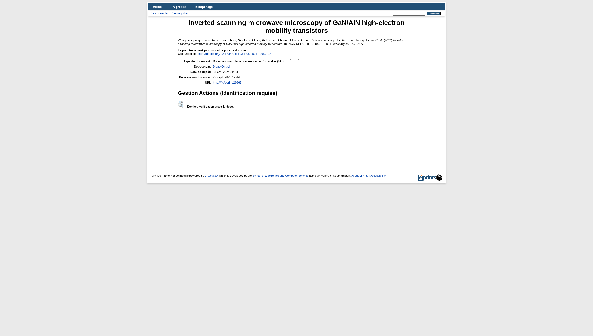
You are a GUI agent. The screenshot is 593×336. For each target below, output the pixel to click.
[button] (180, 104)
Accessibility (378, 175)
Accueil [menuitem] (158, 7)
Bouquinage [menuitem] (204, 7)
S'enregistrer (180, 13)
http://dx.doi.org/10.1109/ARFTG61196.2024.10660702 (234, 54)
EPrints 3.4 (211, 175)
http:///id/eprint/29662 (227, 82)
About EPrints (359, 175)
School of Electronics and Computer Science (280, 175)
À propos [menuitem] (179, 7)
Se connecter (159, 13)
